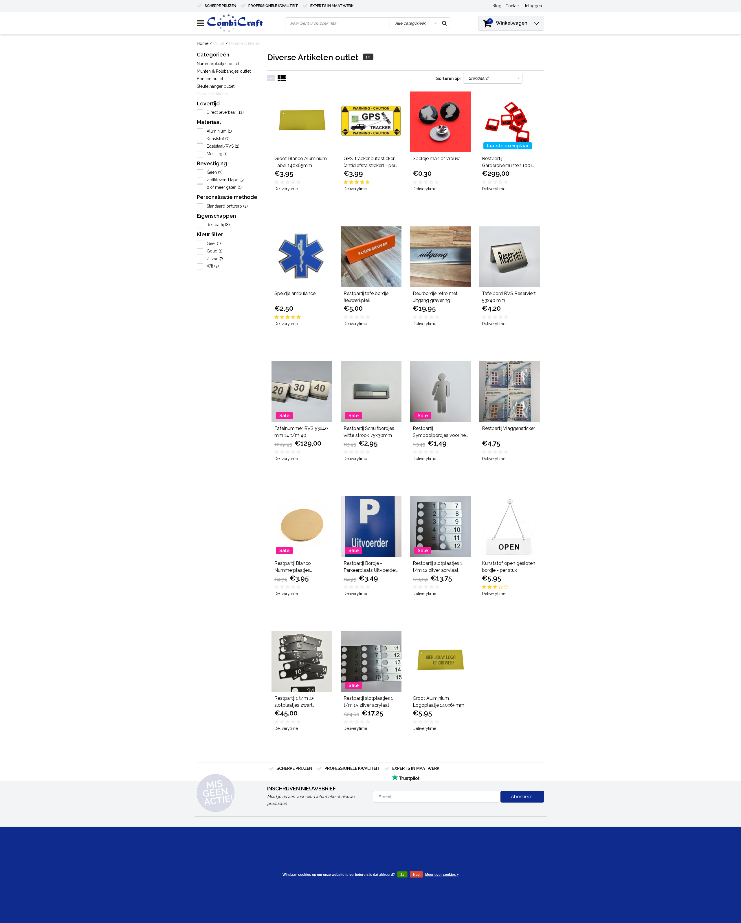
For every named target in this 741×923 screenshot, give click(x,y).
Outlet (218, 43)
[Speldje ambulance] (302, 256)
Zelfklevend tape (225, 179)
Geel (214, 243)
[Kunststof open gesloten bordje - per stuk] (509, 526)
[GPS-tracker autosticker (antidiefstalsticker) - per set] (371, 121)
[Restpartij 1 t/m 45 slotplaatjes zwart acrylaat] (302, 661)
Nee (416, 875)
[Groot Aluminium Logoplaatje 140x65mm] (440, 661)
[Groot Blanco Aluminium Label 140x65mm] (302, 121)
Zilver (215, 258)
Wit (213, 266)
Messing (217, 153)
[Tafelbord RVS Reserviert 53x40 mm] (509, 256)
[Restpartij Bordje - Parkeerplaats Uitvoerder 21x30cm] (371, 526)
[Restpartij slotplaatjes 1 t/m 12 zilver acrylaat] (440, 526)
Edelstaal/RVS (223, 146)
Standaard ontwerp (227, 206)
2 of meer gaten (224, 187)
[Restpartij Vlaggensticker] (509, 391)
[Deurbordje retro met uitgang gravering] (440, 256)
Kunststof (218, 138)
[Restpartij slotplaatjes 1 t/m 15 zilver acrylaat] (371, 661)
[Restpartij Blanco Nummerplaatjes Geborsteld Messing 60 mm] (302, 526)
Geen (215, 172)
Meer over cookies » (442, 875)
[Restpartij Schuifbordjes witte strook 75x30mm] (371, 391)
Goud (215, 251)
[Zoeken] (444, 23)
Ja (402, 875)
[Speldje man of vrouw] (440, 121)
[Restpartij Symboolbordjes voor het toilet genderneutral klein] (440, 391)
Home (202, 43)
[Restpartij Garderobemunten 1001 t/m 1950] (509, 121)
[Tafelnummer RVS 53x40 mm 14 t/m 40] (302, 391)
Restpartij (218, 224)
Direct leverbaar (225, 112)
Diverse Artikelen (244, 43)
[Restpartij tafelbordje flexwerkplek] (371, 256)
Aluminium (219, 131)
